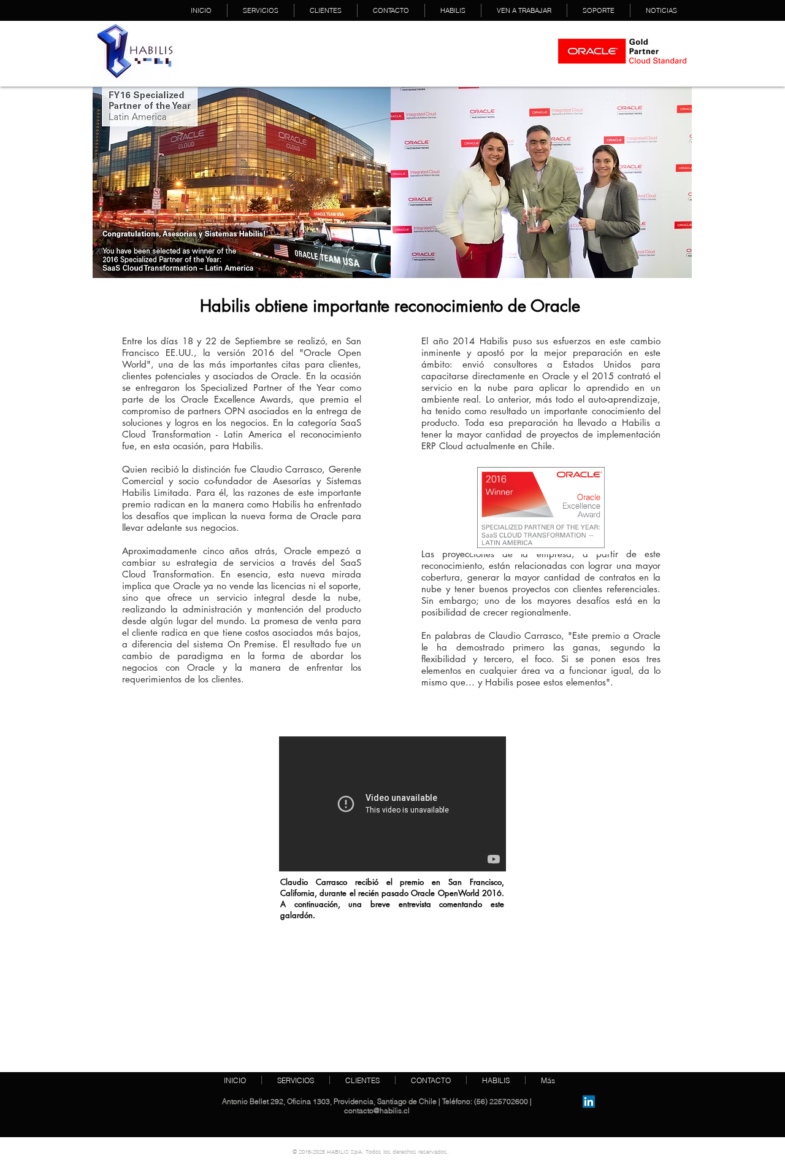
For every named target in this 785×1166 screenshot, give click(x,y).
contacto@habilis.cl (377, 1110)
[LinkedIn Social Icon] (589, 1101)
